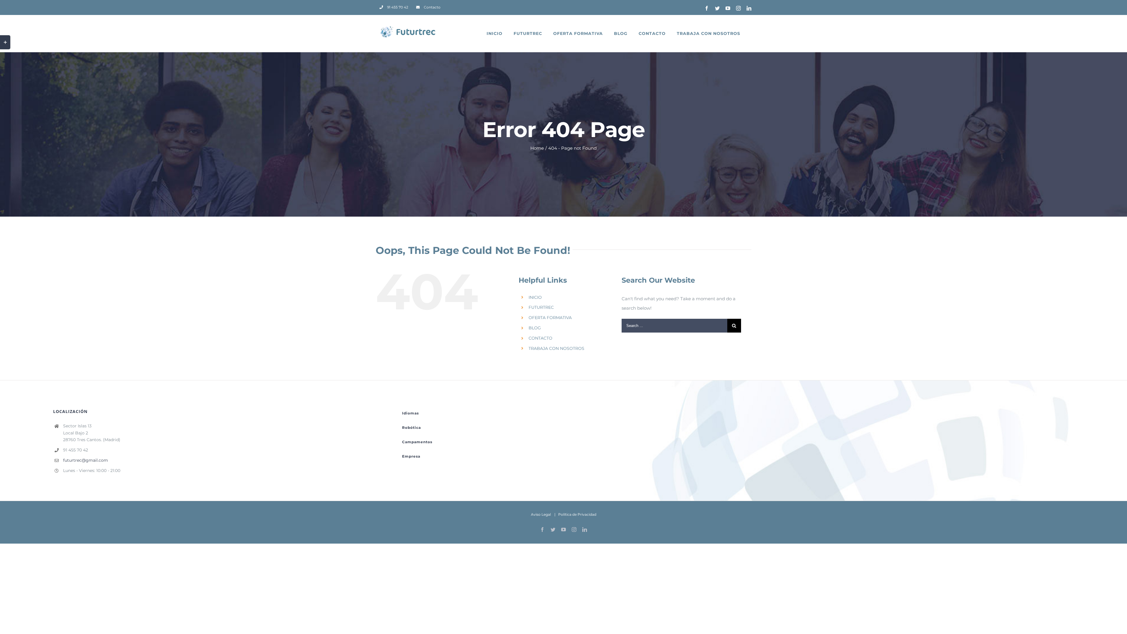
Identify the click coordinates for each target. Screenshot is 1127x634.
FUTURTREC (541, 307)
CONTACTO (540, 338)
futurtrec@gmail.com (85, 460)
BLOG (535, 328)
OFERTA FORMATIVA (550, 317)
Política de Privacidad (577, 514)
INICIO (535, 297)
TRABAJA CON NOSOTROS (556, 348)
